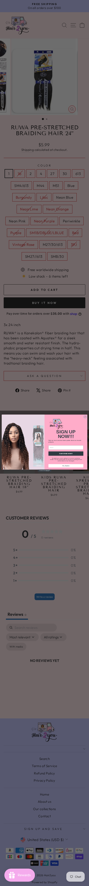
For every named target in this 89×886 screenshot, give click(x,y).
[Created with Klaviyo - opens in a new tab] (44, 471)
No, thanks (65, 465)
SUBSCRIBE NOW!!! (65, 453)
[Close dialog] (85, 416)
